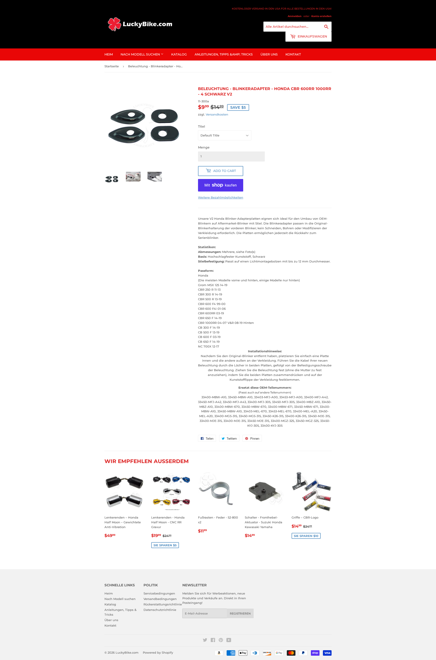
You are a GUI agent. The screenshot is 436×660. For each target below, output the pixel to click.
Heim (108, 54)
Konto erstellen (321, 16)
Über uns (269, 54)
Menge (204, 147)
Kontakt (293, 54)
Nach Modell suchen (141, 54)
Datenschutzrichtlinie (160, 610)
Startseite (111, 66)
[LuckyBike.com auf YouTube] (228, 640)
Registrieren (240, 613)
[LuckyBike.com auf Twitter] (205, 640)
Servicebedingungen (159, 593)
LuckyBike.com (127, 652)
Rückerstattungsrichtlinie (163, 604)
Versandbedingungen (160, 599)
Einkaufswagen (312, 36)
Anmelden (295, 16)
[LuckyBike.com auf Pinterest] (220, 640)
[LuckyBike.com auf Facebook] (213, 640)
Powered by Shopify (158, 652)
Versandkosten (217, 114)
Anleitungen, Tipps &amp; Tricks (224, 54)
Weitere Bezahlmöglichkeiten (220, 197)
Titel (201, 126)
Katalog (179, 54)
